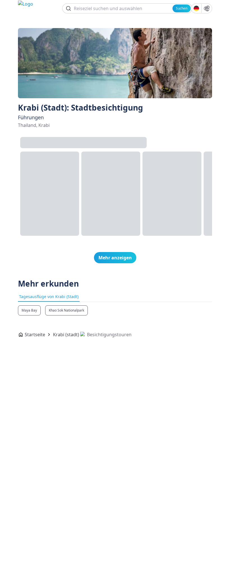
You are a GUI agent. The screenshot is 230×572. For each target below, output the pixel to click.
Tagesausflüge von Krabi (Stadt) (49, 296)
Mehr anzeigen (115, 258)
